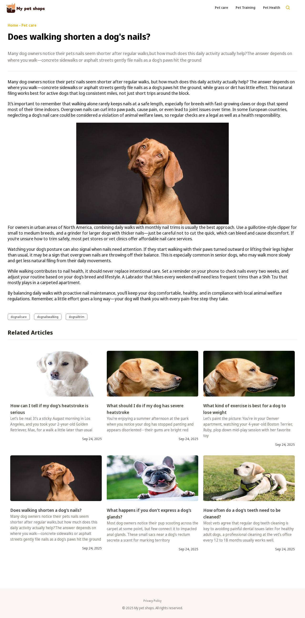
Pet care (221, 7)
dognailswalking (47, 317)
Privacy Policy (152, 601)
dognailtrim (76, 317)
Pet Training (245, 7)
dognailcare (19, 317)
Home (13, 25)
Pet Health (271, 7)
